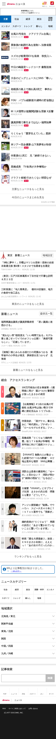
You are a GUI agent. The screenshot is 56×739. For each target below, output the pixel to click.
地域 (50, 26)
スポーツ (16, 26)
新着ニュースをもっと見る (28, 370)
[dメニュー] (6, 700)
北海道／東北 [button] (8, 616)
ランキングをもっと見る (28, 556)
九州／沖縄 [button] (7, 653)
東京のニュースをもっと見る (28, 304)
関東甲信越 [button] (7, 623)
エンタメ (5, 26)
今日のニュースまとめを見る (28, 197)
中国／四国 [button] (7, 646)
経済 (28, 19)
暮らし (39, 26)
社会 (17, 19)
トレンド (28, 26)
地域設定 (48, 255)
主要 (5, 19)
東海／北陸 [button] (7, 631)
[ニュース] (16, 4)
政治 (39, 19)
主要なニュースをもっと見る (28, 189)
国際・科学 (39, 589)
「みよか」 (16, 571)
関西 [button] (3, 638)
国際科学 (50, 19)
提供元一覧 (46, 313)
